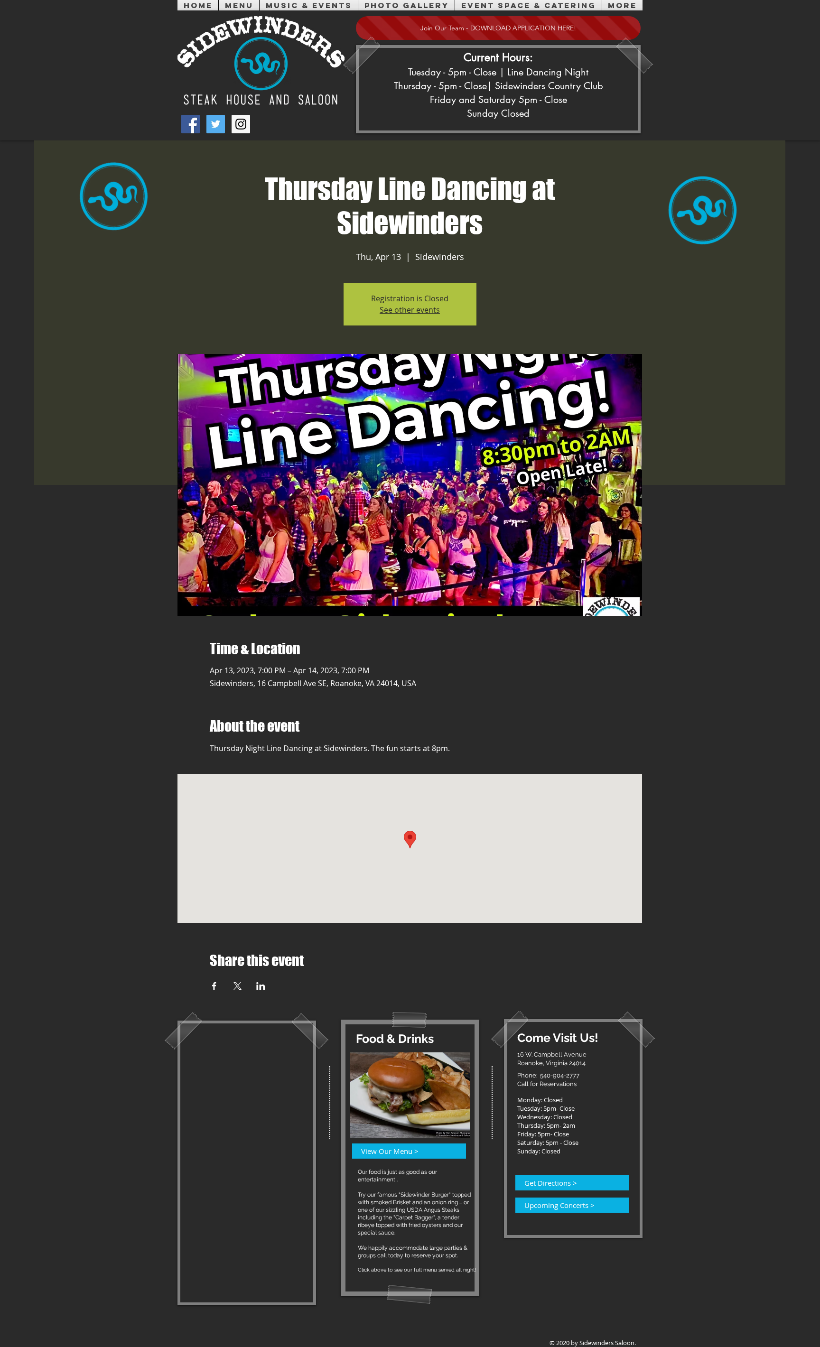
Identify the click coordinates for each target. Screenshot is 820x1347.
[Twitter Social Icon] (215, 124)
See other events (410, 310)
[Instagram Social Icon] (241, 124)
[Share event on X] (237, 986)
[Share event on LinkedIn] (260, 986)
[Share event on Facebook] (214, 986)
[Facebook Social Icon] (190, 124)
